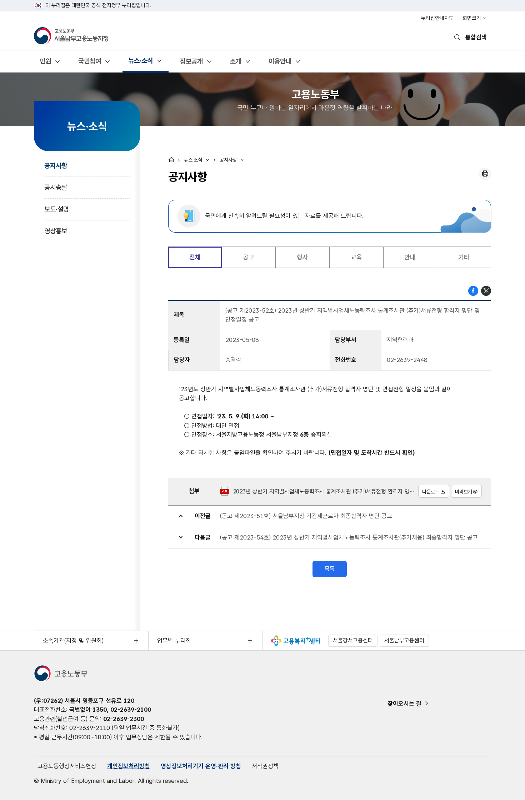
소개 (235, 63)
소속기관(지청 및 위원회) (73, 640)
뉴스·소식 (140, 63)
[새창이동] (295, 640)
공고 (248, 257)
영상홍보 (55, 231)
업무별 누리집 (174, 640)
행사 (302, 257)
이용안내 (279, 63)
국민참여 (89, 63)
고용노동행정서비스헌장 (67, 766)
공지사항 (55, 166)
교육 (356, 257)
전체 (195, 257)
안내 (410, 257)
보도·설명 (56, 209)
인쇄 (485, 174)
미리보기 (463, 492)
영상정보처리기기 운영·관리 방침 (201, 766)
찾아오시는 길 (404, 703)
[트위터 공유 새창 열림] (486, 290)
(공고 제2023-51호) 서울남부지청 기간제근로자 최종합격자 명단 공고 (306, 516)
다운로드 (430, 492)
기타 (464, 257)
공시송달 (55, 187)
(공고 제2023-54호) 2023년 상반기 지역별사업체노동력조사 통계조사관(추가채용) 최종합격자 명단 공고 (349, 537)
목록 (330, 568)
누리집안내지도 (437, 18)
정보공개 (191, 63)
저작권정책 (265, 766)
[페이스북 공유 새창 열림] (473, 290)
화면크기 (471, 18)
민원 (45, 63)
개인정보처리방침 (128, 766)
